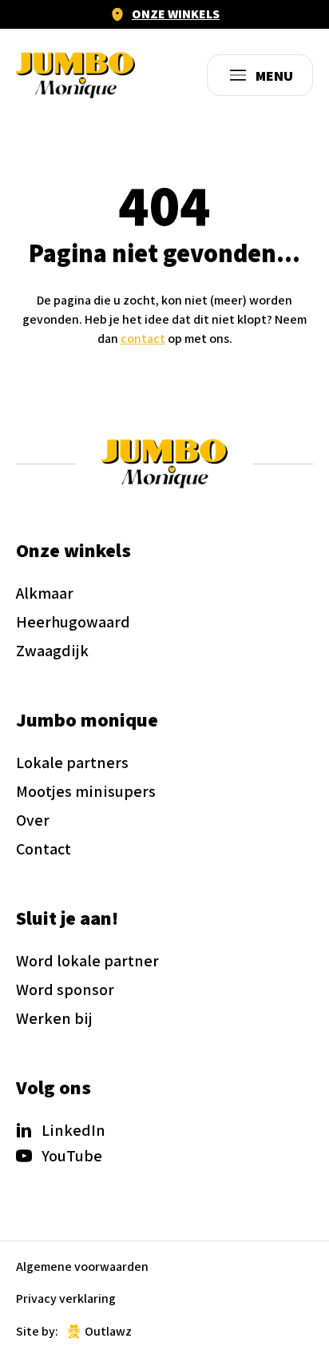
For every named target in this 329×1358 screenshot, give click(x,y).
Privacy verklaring (66, 1298)
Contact (43, 849)
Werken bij (54, 1018)
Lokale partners (72, 763)
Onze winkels (176, 14)
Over (33, 820)
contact (143, 338)
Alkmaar (44, 593)
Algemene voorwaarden (82, 1266)
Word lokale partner (87, 961)
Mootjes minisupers (86, 791)
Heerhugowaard (73, 622)
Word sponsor (65, 990)
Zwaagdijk (52, 651)
